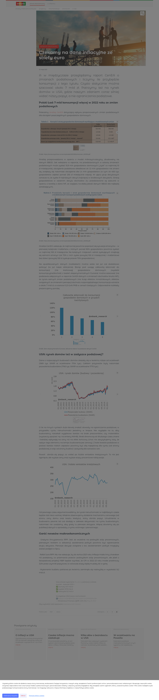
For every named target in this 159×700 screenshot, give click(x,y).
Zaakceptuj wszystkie (10, 695)
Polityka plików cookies (36, 695)
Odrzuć (23, 695)
